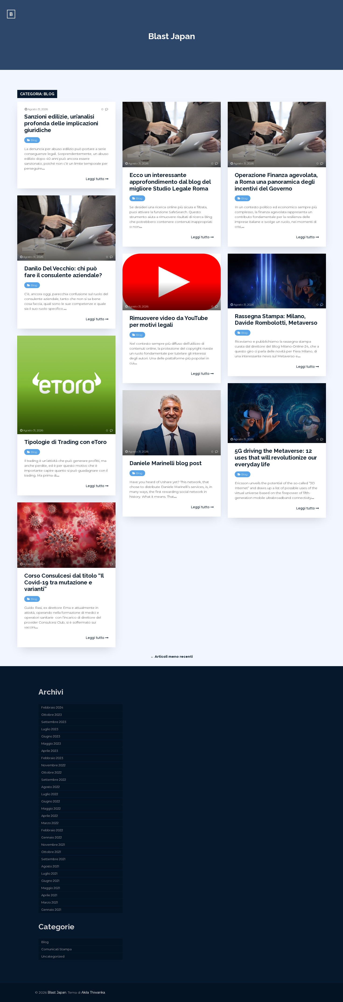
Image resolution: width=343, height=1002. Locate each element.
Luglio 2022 (49, 794)
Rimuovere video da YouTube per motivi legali (169, 321)
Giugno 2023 (50, 736)
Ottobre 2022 (51, 772)
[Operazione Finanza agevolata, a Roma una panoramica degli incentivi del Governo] (277, 134)
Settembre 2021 (53, 859)
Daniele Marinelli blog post (166, 463)
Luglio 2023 (49, 729)
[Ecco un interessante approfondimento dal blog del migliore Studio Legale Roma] (171, 134)
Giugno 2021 (50, 881)
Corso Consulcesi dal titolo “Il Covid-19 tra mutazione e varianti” (64, 582)
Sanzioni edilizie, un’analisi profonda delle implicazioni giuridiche (61, 123)
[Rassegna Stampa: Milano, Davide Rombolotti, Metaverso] (277, 281)
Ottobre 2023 (51, 714)
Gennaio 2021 (51, 909)
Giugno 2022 (50, 801)
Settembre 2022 (53, 779)
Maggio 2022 (51, 808)
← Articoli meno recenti (171, 656)
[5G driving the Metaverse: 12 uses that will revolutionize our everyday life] (277, 413)
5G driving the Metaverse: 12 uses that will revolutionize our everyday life (276, 457)
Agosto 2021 (50, 866)
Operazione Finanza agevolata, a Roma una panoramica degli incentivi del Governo (276, 182)
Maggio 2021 (50, 888)
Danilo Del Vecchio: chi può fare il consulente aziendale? (63, 272)
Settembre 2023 (53, 722)
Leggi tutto (95, 179)
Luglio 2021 (49, 873)
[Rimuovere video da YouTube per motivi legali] (171, 282)
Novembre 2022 (53, 765)
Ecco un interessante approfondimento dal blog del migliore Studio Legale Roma (170, 182)
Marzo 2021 (49, 902)
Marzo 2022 (50, 823)
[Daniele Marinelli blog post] (171, 423)
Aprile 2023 (49, 751)
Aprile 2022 (49, 816)
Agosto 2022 (50, 787)
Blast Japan (171, 36)
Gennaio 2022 (51, 837)
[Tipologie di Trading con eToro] (66, 385)
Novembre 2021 (53, 844)
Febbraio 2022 (52, 830)
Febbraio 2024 (52, 707)
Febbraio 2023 (52, 758)
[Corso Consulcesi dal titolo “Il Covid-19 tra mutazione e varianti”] (66, 535)
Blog (34, 140)
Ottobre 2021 (51, 852)
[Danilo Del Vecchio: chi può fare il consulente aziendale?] (66, 228)
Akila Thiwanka (93, 992)
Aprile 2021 (49, 895)
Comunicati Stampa (56, 949)
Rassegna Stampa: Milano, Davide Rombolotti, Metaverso (276, 319)
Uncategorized (52, 956)
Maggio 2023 (51, 743)
